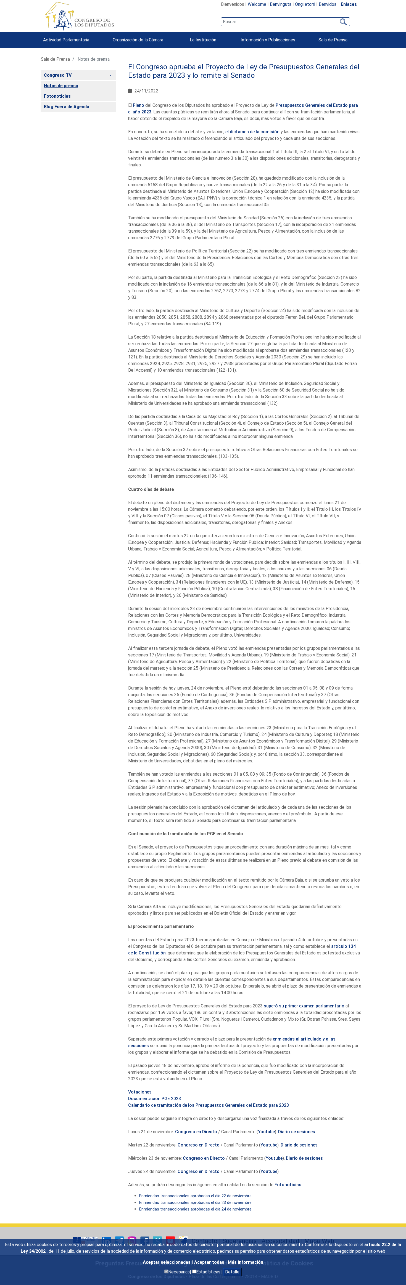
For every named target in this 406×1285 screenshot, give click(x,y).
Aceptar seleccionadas (167, 1262)
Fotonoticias (288, 1184)
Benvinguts (280, 4)
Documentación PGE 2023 (154, 1098)
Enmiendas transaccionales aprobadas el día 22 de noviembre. (195, 1196)
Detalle (232, 1272)
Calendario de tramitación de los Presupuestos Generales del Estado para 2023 (208, 1105)
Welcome (257, 4)
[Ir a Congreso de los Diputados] (79, 16)
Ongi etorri (305, 4)
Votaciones (140, 1092)
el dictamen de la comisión (252, 131)
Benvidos (327, 4)
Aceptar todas (209, 1262)
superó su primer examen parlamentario (304, 1006)
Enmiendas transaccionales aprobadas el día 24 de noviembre (195, 1209)
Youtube (266, 1131)
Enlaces (349, 4)
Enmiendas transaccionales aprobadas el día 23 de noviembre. (195, 1202)
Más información (245, 1262)
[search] (285, 21)
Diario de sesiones (296, 1131)
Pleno (138, 105)
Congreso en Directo (196, 1131)
